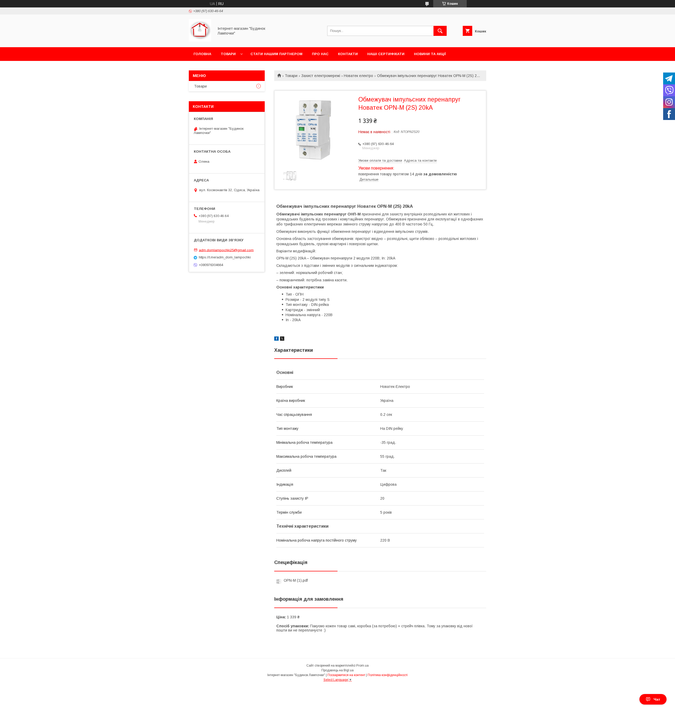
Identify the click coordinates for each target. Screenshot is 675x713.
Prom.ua (362, 665)
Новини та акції (430, 54)
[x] (282, 339)
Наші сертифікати (385, 54)
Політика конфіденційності (388, 675)
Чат (657, 699)
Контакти (348, 54)
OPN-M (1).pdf (296, 580)
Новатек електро (358, 76)
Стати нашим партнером (276, 54)
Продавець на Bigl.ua (337, 670)
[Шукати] (440, 31)
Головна (202, 54)
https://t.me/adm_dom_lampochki (225, 257)
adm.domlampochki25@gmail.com (226, 250)
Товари (228, 54)
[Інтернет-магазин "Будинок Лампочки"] (200, 40)
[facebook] (276, 339)
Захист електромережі (320, 76)
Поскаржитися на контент (346, 675)
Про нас (320, 54)
